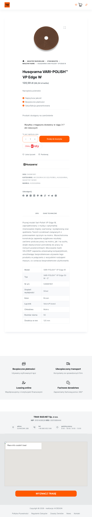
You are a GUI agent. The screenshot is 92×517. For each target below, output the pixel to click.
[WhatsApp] (27, 196)
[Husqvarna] (30, 164)
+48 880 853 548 (45, 428)
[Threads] (56, 196)
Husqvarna (62, 177)
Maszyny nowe (30, 180)
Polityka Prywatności (20, 513)
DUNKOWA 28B (23, 428)
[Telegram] (48, 196)
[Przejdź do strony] (7, 4)
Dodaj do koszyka (54, 139)
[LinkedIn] (34, 196)
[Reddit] (52, 196)
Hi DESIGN (58, 508)
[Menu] (86, 5)
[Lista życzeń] (76, 5)
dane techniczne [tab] (50, 213)
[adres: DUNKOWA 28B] (13, 427)
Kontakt (77, 513)
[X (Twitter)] (31, 196)
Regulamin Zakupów (39, 513)
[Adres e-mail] (41, 196)
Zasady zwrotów (56, 513)
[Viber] (38, 196)
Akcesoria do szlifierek (44, 177)
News (68, 513)
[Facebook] (23, 196)
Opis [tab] (37, 213)
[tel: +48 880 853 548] (34, 427)
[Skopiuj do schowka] (45, 196)
